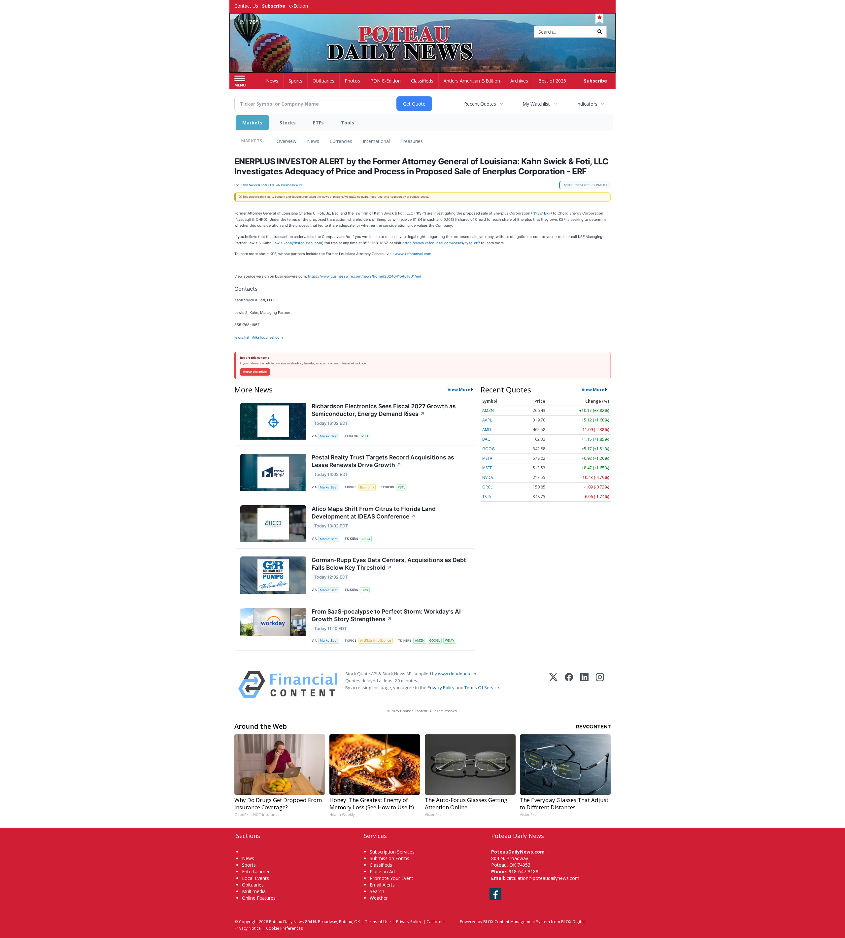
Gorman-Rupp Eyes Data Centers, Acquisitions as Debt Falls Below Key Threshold (389, 563)
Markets (252, 122)
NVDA (487, 477)
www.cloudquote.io (457, 674)
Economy (367, 487)
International (376, 141)
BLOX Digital (573, 921)
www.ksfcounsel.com (413, 253)
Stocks (288, 122)
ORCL (487, 487)
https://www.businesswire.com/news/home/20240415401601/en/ (364, 276)
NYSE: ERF (541, 213)
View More (459, 389)
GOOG (488, 449)
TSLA (486, 496)
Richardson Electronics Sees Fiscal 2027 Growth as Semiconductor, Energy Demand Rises (384, 410)
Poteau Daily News (286, 921)
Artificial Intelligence (375, 640)
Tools (347, 122)
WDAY (450, 640)
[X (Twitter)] (553, 684)
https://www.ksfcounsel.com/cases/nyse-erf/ (441, 243)
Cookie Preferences (284, 928)
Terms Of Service (481, 687)
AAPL (487, 420)
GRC (364, 590)
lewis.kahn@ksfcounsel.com (298, 243)
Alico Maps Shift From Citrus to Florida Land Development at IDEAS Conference (374, 512)
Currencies (341, 141)
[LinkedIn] (584, 684)
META (487, 458)
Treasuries (411, 141)
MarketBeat (329, 436)
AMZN (419, 640)
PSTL (401, 487)
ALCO (365, 539)
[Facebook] (569, 684)
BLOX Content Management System (516, 921)
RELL (365, 436)
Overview (286, 141)
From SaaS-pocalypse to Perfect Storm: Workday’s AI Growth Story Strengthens (386, 615)
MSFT (487, 468)
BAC (486, 439)
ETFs (318, 122)
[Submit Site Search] (599, 31)
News (313, 141)
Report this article (255, 371)
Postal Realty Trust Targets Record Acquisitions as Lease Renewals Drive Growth (383, 461)
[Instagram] (600, 684)
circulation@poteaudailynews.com (543, 878)
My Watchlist (536, 104)
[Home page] (422, 32)
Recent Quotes (480, 104)
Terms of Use (378, 921)
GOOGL (434, 640)
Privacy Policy (441, 687)
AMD (486, 429)
